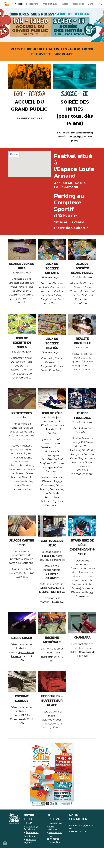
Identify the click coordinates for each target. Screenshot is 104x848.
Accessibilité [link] (78, 3)
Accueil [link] (19, 3)
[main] (52, 51)
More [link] (90, 3)
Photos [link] (64, 3)
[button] (101, 4)
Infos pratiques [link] (49, 3)
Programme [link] (32, 3)
